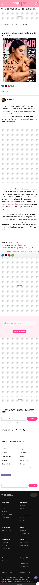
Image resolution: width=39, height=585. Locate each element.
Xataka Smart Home (7, 514)
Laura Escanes (6, 468)
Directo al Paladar (6, 530)
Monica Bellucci (13, 204)
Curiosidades (16, 251)
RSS (23, 429)
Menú (2, 4)
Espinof (22, 521)
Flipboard (9, 86)
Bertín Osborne (15, 24)
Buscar (31, 485)
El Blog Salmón (24, 542)
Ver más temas (6, 475)
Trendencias (5, 542)
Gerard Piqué (6, 464)
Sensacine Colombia (25, 566)
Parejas (22, 456)
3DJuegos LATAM (24, 558)
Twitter (6, 86)
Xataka (3, 505)
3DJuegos (22, 505)
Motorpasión (23, 530)
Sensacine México (24, 563)
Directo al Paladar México (8, 572)
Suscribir (32, 418)
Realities (5, 449)
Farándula (23, 251)
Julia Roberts (25, 24)
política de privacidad (21, 422)
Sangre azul (23, 449)
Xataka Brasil (5, 561)
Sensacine (22, 518)
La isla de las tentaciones (28, 468)
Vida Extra (22, 508)
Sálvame (22, 464)
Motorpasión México (25, 572)
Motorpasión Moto (24, 533)
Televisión (5, 452)
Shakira (4, 460)
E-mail (12, 86)
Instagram (20, 429)
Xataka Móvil (5, 508)
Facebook (2, 86)
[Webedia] (7, 496)
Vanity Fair (14, 242)
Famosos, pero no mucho (12, 9)
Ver (20, 331)
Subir (32, 495)
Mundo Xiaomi (5, 517)
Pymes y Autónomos (25, 545)
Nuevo (36, 4)
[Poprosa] (19, 3)
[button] (10, 99)
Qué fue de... (30, 9)
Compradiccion (6, 548)
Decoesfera (4, 545)
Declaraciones (6, 456)
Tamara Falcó (24, 460)
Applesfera (4, 511)
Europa (9, 251)
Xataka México (5, 558)
